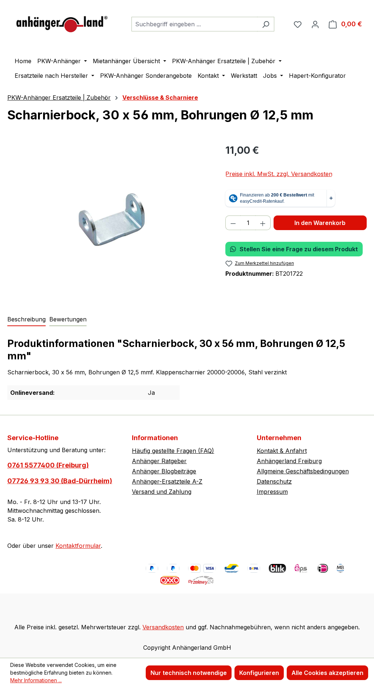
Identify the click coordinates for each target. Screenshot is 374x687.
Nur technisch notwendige (188, 672)
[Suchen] (265, 24)
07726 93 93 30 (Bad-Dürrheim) (59, 481)
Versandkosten (163, 627)
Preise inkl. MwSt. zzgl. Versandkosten (278, 174)
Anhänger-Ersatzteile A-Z (167, 481)
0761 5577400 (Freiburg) (48, 465)
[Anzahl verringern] (233, 222)
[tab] (26, 319)
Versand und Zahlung (161, 491)
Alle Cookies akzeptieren (327, 672)
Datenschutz (274, 481)
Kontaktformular (78, 545)
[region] (109, 221)
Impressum (272, 491)
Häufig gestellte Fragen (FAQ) (173, 450)
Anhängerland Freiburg (289, 461)
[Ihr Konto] (315, 24)
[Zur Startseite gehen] (62, 22)
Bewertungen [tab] (68, 319)
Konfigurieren (259, 672)
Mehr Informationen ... (36, 680)
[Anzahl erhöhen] (263, 222)
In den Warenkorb (320, 222)
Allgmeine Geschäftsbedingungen (303, 471)
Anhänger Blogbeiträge (164, 471)
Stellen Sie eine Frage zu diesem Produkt (299, 249)
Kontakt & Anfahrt (282, 450)
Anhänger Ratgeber (159, 461)
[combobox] (194, 24)
